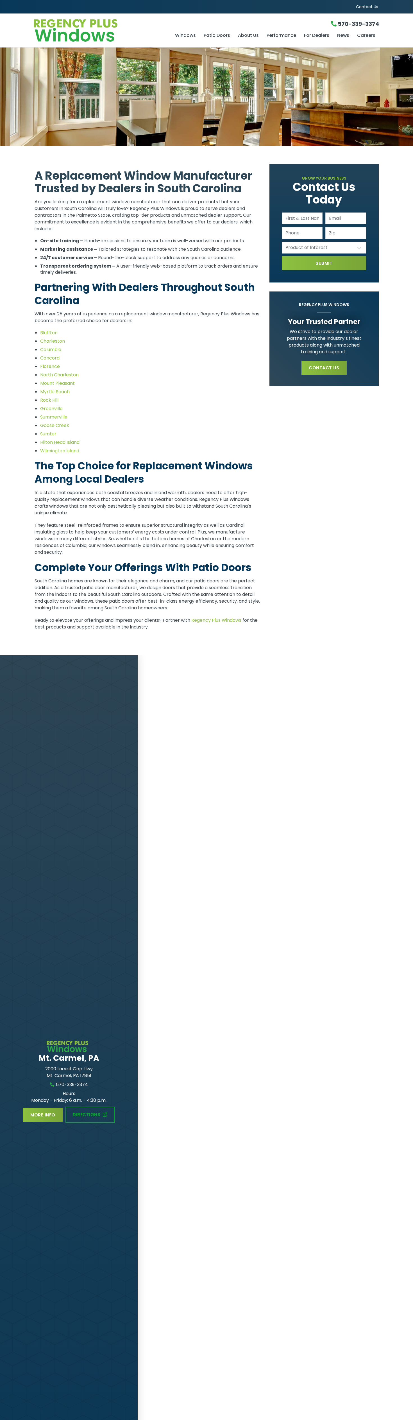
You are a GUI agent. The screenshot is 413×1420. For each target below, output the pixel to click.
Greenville (51, 408)
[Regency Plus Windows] (91, 30)
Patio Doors (217, 36)
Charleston (52, 341)
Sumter (48, 434)
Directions (86, 1115)
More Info (42, 1115)
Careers (366, 36)
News (343, 36)
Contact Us (367, 7)
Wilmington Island (59, 450)
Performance (281, 36)
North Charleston (59, 375)
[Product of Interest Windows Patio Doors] (324, 248)
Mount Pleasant (57, 383)
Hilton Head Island (60, 442)
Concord (50, 358)
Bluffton (49, 332)
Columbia (50, 349)
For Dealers (316, 36)
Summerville (53, 417)
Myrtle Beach (55, 391)
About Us (248, 36)
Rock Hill (49, 400)
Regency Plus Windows (216, 620)
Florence (50, 366)
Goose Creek (54, 425)
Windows (185, 36)
